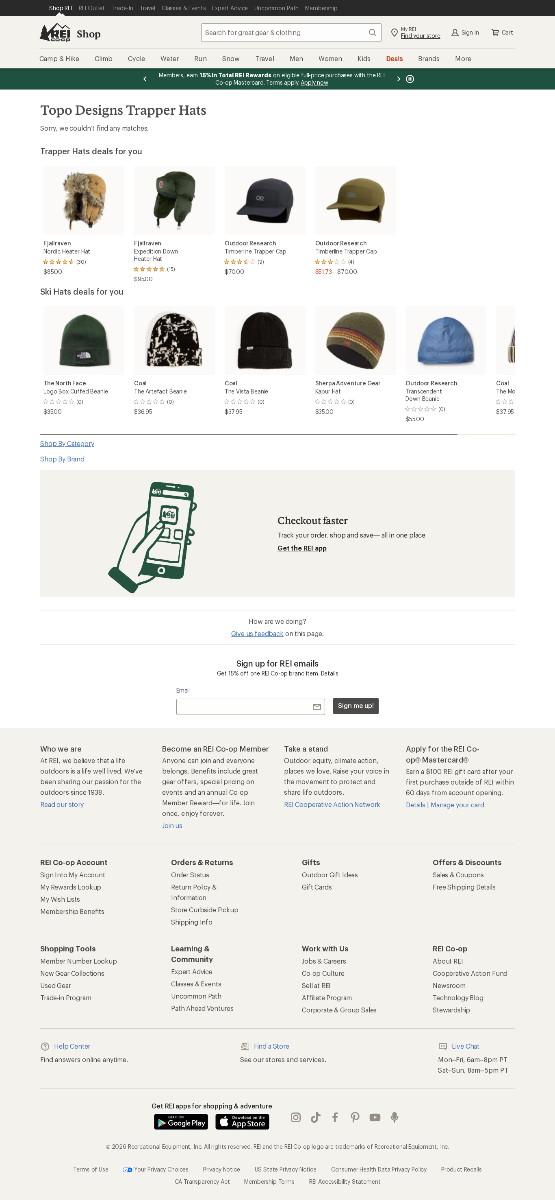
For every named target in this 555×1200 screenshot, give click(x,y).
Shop (88, 33)
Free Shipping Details (464, 887)
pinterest (355, 1117)
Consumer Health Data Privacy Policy (379, 1168)
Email (183, 690)
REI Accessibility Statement (345, 1181)
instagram (296, 1117)
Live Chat (465, 1046)
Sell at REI (316, 985)
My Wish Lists (60, 899)
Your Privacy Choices (160, 1168)
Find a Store (271, 1046)
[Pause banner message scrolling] (409, 79)
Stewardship (451, 1010)
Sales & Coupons (458, 875)
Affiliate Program (327, 997)
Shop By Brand (62, 459)
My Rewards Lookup (70, 887)
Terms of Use (90, 1168)
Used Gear (55, 985)
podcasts (394, 1117)
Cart (507, 32)
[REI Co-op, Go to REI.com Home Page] (54, 32)
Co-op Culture (323, 973)
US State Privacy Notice (286, 1168)
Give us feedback (257, 633)
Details (329, 673)
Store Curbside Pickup (204, 910)
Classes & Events (196, 984)
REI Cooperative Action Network (332, 804)
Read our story (62, 804)
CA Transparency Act (202, 1181)
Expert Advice (191, 971)
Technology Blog (458, 997)
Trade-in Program (65, 997)
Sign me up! (356, 705)
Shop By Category (67, 443)
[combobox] (291, 32)
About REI (448, 961)
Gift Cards (317, 887)
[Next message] (398, 79)
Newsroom (449, 985)
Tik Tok (316, 1117)
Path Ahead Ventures (202, 1008)
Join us (172, 825)
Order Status (190, 875)
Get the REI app (302, 548)
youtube (375, 1117)
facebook (335, 1117)
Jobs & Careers (324, 961)
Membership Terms (269, 1181)
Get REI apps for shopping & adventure (212, 1106)
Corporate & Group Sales (339, 1010)
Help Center (72, 1046)
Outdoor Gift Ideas (330, 875)
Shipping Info (191, 922)
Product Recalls (461, 1168)
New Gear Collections (72, 973)
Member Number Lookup (78, 961)
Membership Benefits (72, 911)
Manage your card (457, 805)
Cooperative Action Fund (470, 973)
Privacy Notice (221, 1168)
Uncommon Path (196, 996)
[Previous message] (145, 79)
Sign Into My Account (72, 875)
